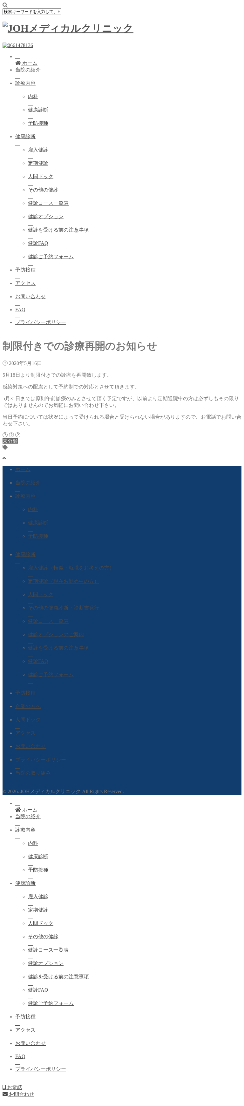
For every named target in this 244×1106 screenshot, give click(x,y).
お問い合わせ (30, 296)
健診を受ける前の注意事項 (58, 230)
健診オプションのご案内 (56, 634)
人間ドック (40, 176)
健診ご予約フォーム (51, 256)
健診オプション (46, 216)
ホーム (22, 469)
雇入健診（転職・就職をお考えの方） (71, 567)
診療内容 (25, 83)
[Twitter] (11, 435)
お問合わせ (21, 1094)
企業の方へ (28, 706)
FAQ (20, 309)
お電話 (14, 1087)
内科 (33, 96)
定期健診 (38, 163)
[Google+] (17, 435)
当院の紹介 (28, 69)
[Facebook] (5, 435)
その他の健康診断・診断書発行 (63, 607)
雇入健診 (38, 149)
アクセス (25, 283)
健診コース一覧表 (48, 203)
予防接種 (38, 123)
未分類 (10, 441)
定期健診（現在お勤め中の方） (63, 581)
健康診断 (38, 109)
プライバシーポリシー (40, 322)
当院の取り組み (33, 773)
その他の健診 (43, 189)
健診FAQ (38, 243)
